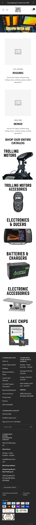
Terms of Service (7, 394)
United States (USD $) (10, 487)
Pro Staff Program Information (8, 385)
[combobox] (29, 523)
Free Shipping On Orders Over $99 (18, 3)
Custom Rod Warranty (6, 379)
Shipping (5, 368)
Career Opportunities (9, 365)
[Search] (7, 10)
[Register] (31, 427)
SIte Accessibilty (7, 404)
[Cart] (33, 10)
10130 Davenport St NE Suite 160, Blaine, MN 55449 (8, 478)
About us (5, 361)
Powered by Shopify (26, 494)
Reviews (5, 401)
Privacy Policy (6, 397)
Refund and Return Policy (8, 373)
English (30, 524)
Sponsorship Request (9, 390)
